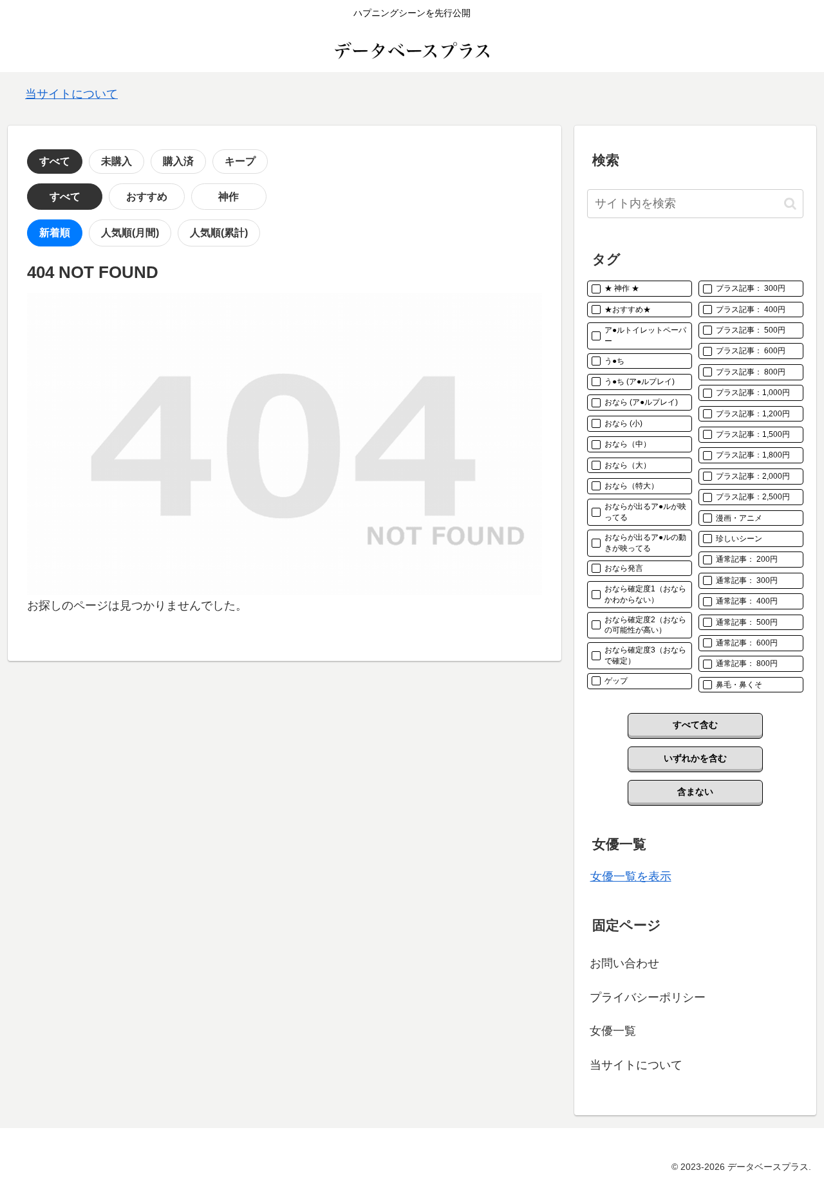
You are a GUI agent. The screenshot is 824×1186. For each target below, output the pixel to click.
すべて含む (695, 724)
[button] (790, 203)
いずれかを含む (695, 758)
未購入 (116, 161)
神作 (228, 196)
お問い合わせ (624, 963)
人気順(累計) (219, 232)
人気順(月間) (130, 232)
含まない (695, 791)
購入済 (178, 161)
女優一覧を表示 (630, 876)
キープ (240, 161)
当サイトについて (71, 94)
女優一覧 (613, 1030)
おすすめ (146, 196)
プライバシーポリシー (648, 997)
